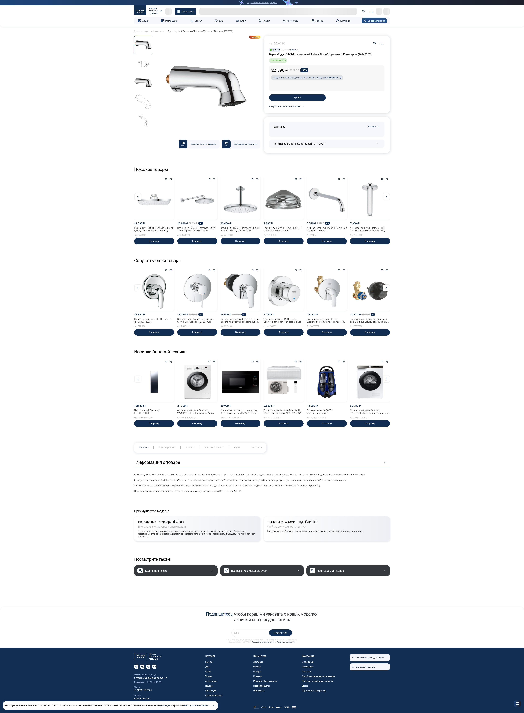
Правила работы (261, 686)
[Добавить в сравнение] (381, 43)
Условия (372, 126)
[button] (185, 11)
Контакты (306, 671)
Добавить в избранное (374, 43)
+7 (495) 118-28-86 (143, 690)
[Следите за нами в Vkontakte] (142, 666)
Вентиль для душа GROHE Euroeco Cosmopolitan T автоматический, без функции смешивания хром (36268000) (283, 320)
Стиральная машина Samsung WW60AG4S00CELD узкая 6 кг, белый (196, 411)
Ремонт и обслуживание (265, 681)
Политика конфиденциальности (263, 642)
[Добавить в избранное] (166, 179)
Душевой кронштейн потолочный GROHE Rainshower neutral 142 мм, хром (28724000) (367, 229)
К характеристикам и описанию (284, 106)
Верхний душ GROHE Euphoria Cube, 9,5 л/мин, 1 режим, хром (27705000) (153, 229)
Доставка (258, 662)
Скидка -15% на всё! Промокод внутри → (262, 3)
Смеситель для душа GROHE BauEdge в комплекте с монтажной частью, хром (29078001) (240, 320)
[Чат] (517, 703)
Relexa (293, 50)
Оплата (257, 666)
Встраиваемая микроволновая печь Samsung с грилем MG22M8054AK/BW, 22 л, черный (240, 411)
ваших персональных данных (196, 705)
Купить (297, 97)
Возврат (257, 671)
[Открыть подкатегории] (139, 31)
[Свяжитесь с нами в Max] (148, 666)
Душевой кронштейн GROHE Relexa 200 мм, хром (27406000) (327, 229)
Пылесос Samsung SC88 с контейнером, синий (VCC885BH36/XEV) (320, 411)
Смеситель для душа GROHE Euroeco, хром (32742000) (153, 320)
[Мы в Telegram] (136, 666)
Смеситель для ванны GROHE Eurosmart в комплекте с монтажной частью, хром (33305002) (325, 320)
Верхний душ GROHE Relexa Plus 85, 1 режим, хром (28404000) (282, 229)
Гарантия (257, 676)
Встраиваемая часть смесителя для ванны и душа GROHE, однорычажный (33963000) (369, 320)
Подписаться (280, 633)
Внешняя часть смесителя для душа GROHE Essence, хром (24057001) (195, 320)
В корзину (154, 241)
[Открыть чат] (154, 666)
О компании (307, 662)
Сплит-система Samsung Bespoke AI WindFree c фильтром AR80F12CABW (282, 411)
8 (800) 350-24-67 (142, 698)
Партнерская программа (314, 690)
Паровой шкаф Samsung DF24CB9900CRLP (146, 411)
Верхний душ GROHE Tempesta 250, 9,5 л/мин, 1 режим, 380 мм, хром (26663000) (196, 229)
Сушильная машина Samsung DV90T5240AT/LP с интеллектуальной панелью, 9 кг (369, 411)
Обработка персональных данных (318, 676)
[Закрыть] (213, 705)
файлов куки (164, 705)
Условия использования (285, 642)
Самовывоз (307, 666)
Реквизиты (258, 690)
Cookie (305, 686)
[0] (363, 11)
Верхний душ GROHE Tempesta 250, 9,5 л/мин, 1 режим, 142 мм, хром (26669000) (240, 229)
